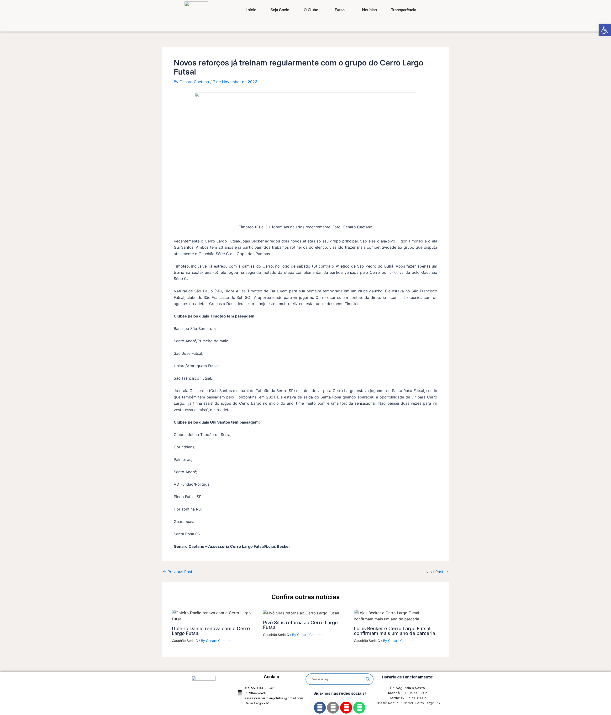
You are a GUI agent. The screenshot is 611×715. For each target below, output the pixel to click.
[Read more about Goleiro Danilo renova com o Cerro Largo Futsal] (214, 615)
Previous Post (177, 572)
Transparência (403, 10)
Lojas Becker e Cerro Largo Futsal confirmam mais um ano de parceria (394, 631)
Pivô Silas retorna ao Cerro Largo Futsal (300, 625)
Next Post (437, 572)
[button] (605, 30)
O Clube (311, 10)
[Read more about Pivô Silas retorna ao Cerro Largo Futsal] (301, 612)
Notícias (369, 10)
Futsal (340, 10)
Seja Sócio (279, 10)
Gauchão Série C (185, 641)
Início (251, 10)
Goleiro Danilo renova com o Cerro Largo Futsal (211, 631)
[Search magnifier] (367, 679)
